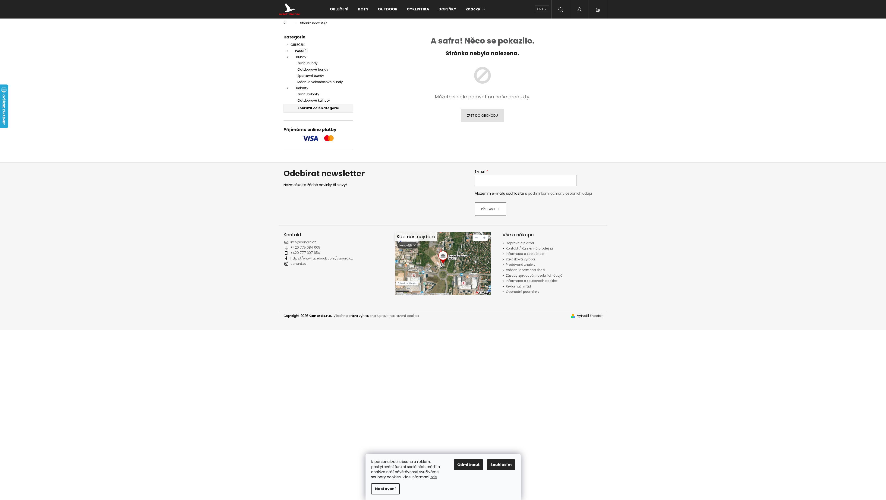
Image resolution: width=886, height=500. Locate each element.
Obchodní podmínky (522, 291)
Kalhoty (302, 88)
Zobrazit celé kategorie (318, 108)
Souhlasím (501, 464)
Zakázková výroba (520, 259)
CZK (540, 9)
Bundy (301, 57)
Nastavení (385, 488)
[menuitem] (339, 9)
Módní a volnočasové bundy (320, 82)
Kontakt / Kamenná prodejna (529, 248)
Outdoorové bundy (312, 69)
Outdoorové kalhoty (313, 100)
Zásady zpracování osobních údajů (534, 275)
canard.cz (298, 263)
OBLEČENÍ (297, 44)
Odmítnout (468, 464)
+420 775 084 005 (305, 247)
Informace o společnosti (525, 253)
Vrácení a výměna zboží (525, 270)
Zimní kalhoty (308, 94)
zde (433, 477)
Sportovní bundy (310, 75)
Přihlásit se (490, 209)
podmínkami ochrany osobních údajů (560, 193)
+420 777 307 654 (305, 252)
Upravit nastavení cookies (398, 315)
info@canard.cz (303, 242)
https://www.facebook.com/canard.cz (321, 258)
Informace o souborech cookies (532, 280)
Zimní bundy (307, 63)
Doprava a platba (520, 243)
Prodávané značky (520, 264)
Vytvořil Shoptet (590, 316)
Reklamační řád (518, 286)
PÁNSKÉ (300, 51)
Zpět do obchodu (482, 115)
